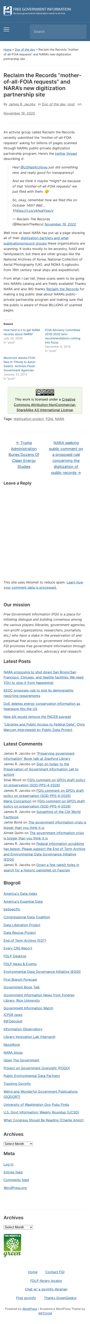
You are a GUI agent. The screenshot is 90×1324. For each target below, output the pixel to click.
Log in (8, 1164)
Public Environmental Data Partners (32, 1076)
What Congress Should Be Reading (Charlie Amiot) (44, 1120)
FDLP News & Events (20, 964)
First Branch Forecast (20, 979)
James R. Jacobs (22, 104)
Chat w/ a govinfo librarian (46, 1289)
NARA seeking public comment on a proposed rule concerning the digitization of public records (66, 458)
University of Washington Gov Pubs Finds (36, 1104)
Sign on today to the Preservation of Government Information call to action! (41, 769)
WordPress (29, 1309)
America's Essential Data (23, 901)
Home (8, 49)
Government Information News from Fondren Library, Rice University (39, 997)
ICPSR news (13, 1015)
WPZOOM (45, 1313)
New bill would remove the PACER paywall (37, 717)
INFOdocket (13, 1021)
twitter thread (66, 153)
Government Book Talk (22, 987)
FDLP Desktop (15, 956)
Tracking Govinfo (17, 1084)
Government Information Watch (28, 1008)
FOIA (49, 419)
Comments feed (16, 1180)
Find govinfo (26, 1298)
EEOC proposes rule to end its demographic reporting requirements (39, 693)
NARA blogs (13, 1052)
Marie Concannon (17, 801)
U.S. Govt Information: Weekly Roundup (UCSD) (41, 1112)
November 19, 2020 (60, 224)
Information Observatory (23, 1029)
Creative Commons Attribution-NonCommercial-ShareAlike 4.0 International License (45, 404)
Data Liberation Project (22, 925)
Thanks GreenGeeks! (60, 1298)
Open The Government (21, 1060)
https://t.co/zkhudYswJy (34, 210)
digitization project (29, 419)
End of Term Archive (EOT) (25, 940)
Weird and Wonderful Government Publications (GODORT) (41, 1094)
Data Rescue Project (20, 933)
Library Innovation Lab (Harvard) (29, 1037)
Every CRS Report (18, 948)
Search (79, 31)
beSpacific (12, 909)
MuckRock (12, 1045)
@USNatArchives (34, 167)
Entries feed (13, 1172)
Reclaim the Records (62, 289)
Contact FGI (54, 1272)
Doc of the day (25, 49)
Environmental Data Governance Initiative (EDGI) (42, 972)
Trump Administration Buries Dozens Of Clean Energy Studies (24, 455)
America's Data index (20, 894)
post (71, 104)
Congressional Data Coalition (27, 917)
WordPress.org (15, 1188)
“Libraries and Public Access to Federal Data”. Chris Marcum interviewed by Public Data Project (44, 727)
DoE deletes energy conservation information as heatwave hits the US (42, 706)
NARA (59, 419)
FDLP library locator (46, 1281)
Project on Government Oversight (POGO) (37, 1068)
